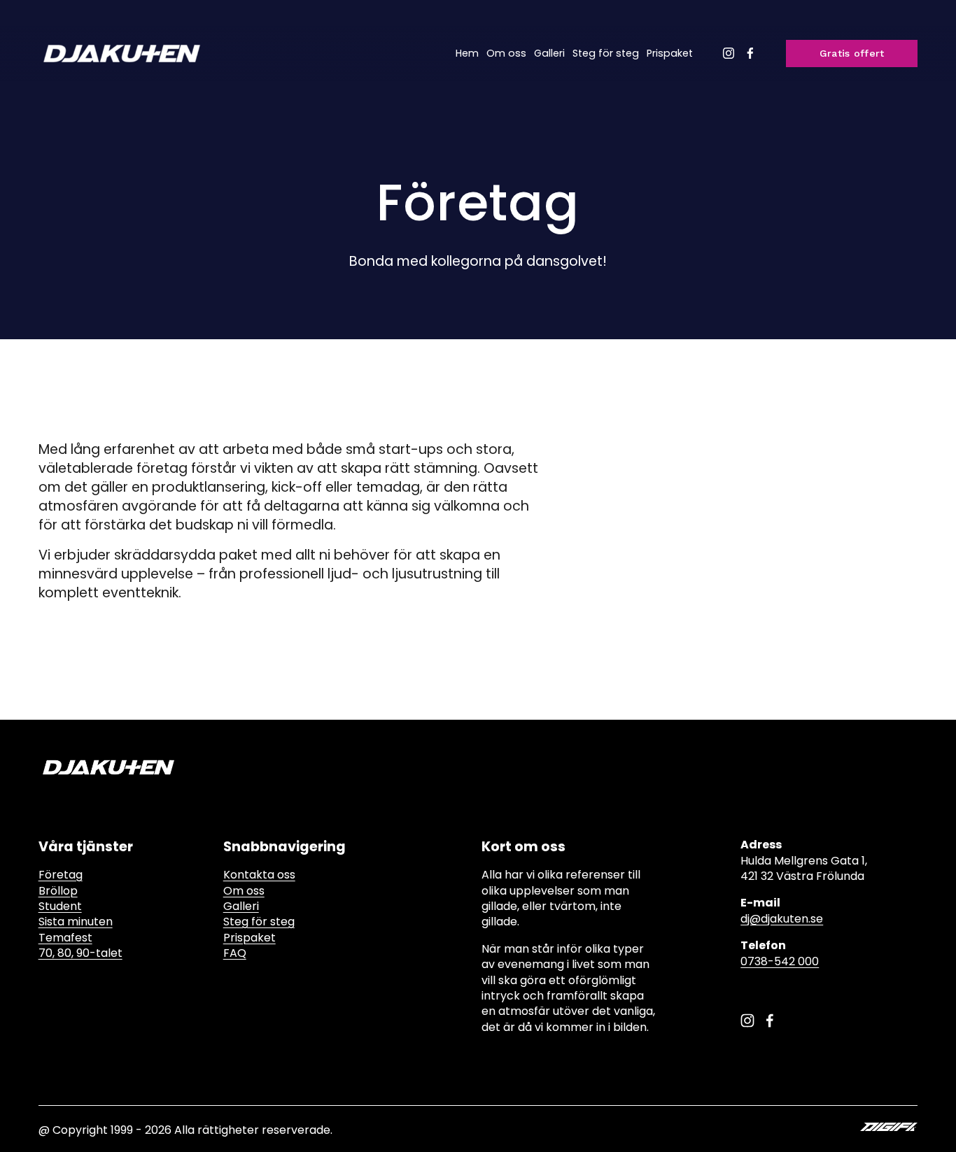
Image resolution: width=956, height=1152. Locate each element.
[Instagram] (729, 53)
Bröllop (58, 891)
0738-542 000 (779, 961)
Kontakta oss (259, 875)
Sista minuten (75, 922)
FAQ (234, 953)
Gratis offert (852, 53)
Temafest (65, 938)
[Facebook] (750, 53)
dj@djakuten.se (781, 919)
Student (60, 906)
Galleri (549, 53)
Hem (467, 53)
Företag (60, 875)
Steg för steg (605, 53)
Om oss (506, 53)
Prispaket (670, 53)
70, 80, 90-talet (80, 953)
